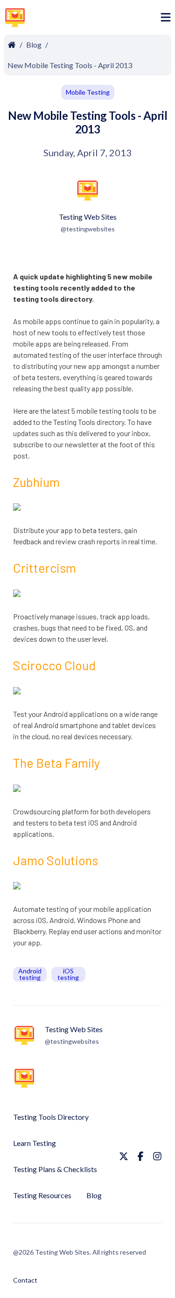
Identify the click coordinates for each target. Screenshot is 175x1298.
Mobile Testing (88, 92)
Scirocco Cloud (54, 665)
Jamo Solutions (55, 860)
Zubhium (36, 481)
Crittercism (44, 567)
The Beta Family (56, 762)
